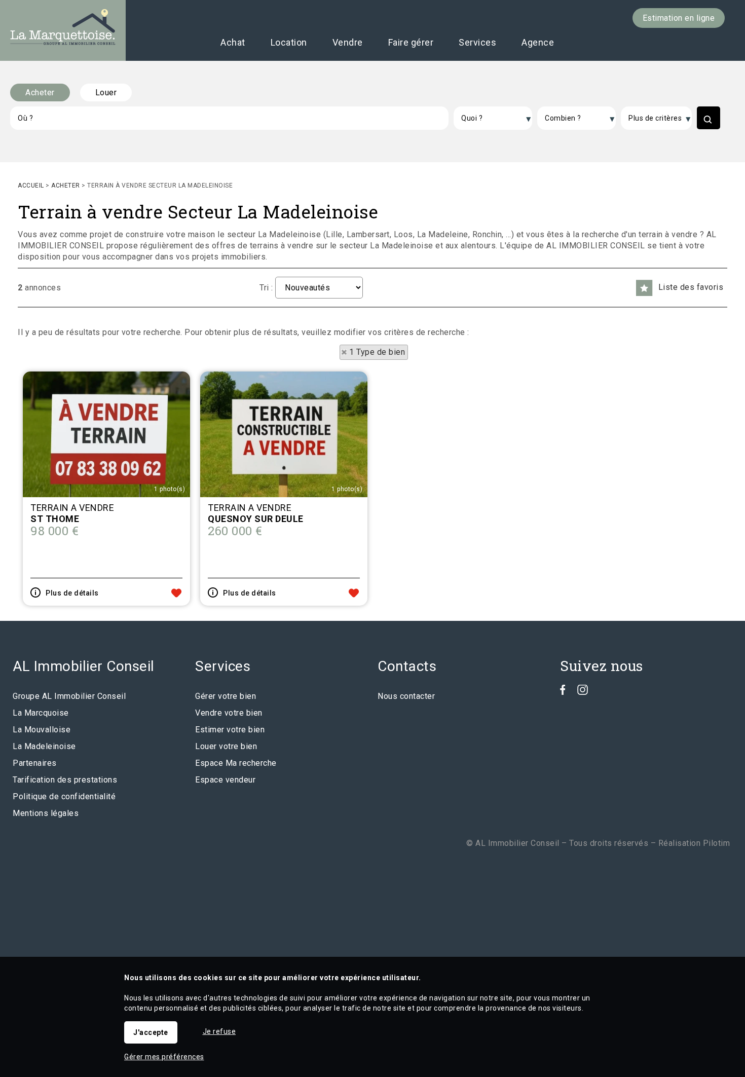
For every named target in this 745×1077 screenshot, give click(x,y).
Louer (106, 92)
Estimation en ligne (679, 18)
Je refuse (219, 1031)
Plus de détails (72, 593)
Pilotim (716, 843)
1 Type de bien (377, 352)
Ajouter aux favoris (176, 593)
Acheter (40, 92)
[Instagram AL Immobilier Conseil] (582, 692)
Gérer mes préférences (164, 1057)
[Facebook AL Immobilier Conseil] (563, 692)
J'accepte (150, 1032)
